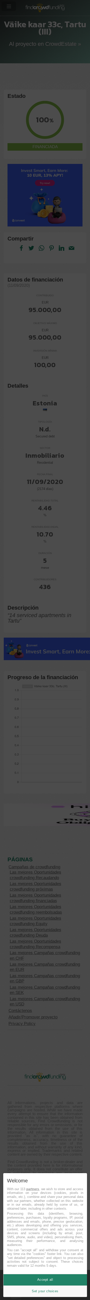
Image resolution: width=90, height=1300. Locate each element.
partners (32, 1189)
